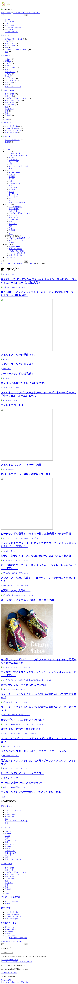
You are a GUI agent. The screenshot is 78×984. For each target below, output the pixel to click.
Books (7, 119)
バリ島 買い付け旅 (12, 128)
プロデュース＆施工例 (13, 27)
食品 (6, 113)
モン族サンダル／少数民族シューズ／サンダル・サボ (31, 792)
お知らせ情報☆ (10, 929)
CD (6, 117)
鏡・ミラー (9, 82)
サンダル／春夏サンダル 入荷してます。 (24, 383)
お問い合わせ (6, 13)
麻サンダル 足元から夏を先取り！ (21, 729)
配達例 (7, 142)
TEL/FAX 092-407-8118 (9, 973)
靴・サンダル (10, 45)
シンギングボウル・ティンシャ (16, 98)
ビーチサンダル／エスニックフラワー (22, 773)
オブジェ (8, 74)
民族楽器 (8, 115)
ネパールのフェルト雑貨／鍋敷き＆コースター (27, 474)
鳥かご (7, 76)
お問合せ (28, 962)
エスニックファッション (14, 39)
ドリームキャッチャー (13, 100)
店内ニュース (10, 927)
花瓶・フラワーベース (13, 87)
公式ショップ (20, 962)
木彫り (7, 65)
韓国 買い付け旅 (11, 132)
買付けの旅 (9, 29)
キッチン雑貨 (10, 104)
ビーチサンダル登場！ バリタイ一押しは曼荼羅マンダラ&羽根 (36, 533)
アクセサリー (10, 43)
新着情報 (8, 933)
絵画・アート (10, 72)
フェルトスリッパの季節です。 (18, 354)
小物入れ (8, 59)
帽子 (6, 47)
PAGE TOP (14, 960)
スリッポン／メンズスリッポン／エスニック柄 (27, 600)
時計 (6, 84)
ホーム (7, 19)
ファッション (10, 21)
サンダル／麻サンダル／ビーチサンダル (23, 782)
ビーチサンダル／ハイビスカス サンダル (24, 684)
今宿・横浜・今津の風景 (18, 938)
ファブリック (10, 78)
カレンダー (9, 109)
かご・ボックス (10, 80)
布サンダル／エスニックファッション (22, 719)
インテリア (9, 23)
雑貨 (6, 111)
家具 (6, 70)
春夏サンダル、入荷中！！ (15, 590)
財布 (6, 52)
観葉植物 (8, 61)
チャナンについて (11, 32)
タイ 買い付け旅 (11, 126)
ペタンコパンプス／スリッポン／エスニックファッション (34, 751)
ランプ (7, 63)
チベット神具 (10, 94)
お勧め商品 (9, 931)
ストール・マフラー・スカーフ (16, 49)
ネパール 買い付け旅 (13, 130)
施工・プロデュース (12, 140)
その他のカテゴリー (9, 923)
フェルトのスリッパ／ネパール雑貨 (21, 464)
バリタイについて (11, 257)
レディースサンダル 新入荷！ (17, 364)
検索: (2, 15)
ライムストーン (10, 67)
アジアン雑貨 (10, 25)
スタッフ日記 (10, 936)
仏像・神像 (9, 96)
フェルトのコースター (13, 405)
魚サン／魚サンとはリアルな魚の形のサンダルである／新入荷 (36, 555)
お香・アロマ (10, 102)
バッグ (7, 41)
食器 (6, 107)
